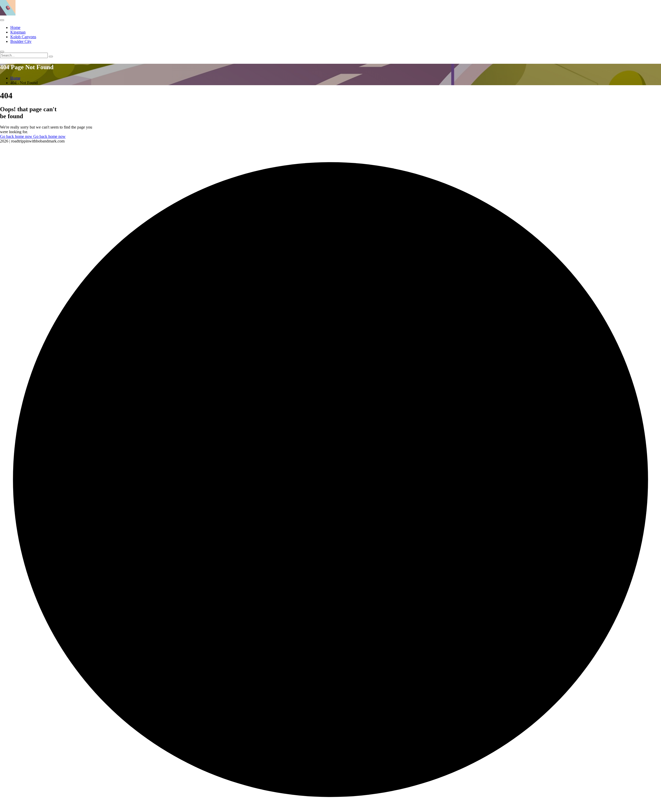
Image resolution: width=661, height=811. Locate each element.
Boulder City (21, 41)
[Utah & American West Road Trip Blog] (7, 14)
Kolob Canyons (23, 37)
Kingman (18, 32)
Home (15, 27)
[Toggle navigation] (2, 20)
